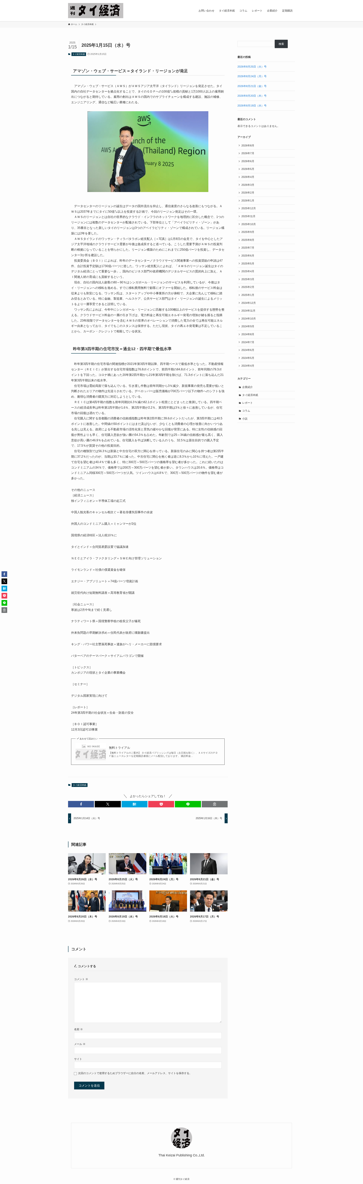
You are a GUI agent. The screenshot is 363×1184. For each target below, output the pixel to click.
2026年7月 (247, 153)
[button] (81, 804)
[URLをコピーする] (215, 804)
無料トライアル (119, 747)
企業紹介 (247, 387)
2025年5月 (247, 263)
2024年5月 (247, 357)
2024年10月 (248, 318)
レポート (247, 402)
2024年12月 (248, 302)
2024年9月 (247, 326)
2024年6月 (247, 349)
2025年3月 (247, 279)
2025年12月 (248, 208)
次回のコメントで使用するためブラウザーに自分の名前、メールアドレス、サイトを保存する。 (135, 1073)
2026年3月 (247, 184)
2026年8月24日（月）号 (252, 76)
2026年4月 (247, 176)
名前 (78, 1029)
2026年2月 (247, 192)
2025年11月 (248, 216)
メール (79, 1044)
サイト (78, 1058)
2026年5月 (247, 168)
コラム (246, 410)
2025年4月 (247, 271)
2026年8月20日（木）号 (252, 95)
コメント (81, 979)
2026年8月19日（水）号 (252, 105)
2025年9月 (247, 231)
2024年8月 (247, 334)
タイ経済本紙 (78, 54)
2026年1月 (247, 200)
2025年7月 (247, 247)
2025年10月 (248, 224)
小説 (244, 418)
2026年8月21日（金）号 (252, 86)
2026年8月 (247, 145)
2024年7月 (247, 342)
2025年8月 (247, 239)
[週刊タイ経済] (95, 10)
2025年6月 (247, 255)
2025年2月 (247, 286)
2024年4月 (247, 365)
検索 (281, 43)
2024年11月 (248, 310)
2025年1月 (247, 294)
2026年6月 (247, 161)
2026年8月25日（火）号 (252, 66)
